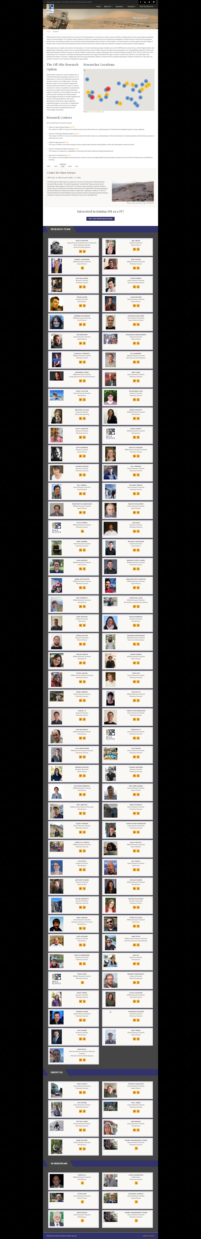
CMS (66, 142)
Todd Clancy (82, 1084)
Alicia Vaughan (135, 993)
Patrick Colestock (136, 1084)
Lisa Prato (82, 861)
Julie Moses (136, 748)
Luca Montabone (82, 748)
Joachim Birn (136, 297)
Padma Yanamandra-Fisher (136, 1140)
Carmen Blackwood (82, 316)
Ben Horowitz (82, 598)
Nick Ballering (82, 278)
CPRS (76, 149)
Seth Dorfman (82, 447)
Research (119, 7)
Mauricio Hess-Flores (136, 560)
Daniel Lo (82, 711)
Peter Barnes (135, 278)
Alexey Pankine (82, 823)
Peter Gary (82, 1194)
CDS (68, 155)
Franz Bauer (82, 297)
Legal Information (148, 1236)
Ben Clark (136, 372)
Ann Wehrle (136, 1121)
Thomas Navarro (136, 767)
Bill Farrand (136, 466)
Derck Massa (82, 1212)
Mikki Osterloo (136, 805)
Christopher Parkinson (136, 823)
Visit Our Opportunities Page (100, 219)
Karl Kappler (82, 617)
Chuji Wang (82, 1030)
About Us (107, 7)
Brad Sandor (82, 917)
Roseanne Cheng (82, 372)
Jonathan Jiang (136, 598)
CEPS (76, 134)
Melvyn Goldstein (135, 504)
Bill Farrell (82, 485)
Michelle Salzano (135, 899)
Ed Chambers (136, 353)
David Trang (82, 993)
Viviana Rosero (136, 880)
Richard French (135, 485)
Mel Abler (136, 241)
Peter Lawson (82, 673)
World (101, 112)
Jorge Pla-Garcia (82, 842)
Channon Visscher (136, 1011)
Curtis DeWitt (136, 429)
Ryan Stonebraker (82, 955)
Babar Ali (82, 1175)
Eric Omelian (82, 805)
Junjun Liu (135, 692)
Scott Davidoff (82, 429)
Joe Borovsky (82, 335)
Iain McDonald (82, 729)
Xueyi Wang (136, 1030)
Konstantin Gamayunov (82, 504)
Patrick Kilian (82, 635)
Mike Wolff (82, 1049)
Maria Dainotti (136, 410)
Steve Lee (136, 673)
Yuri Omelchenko (136, 786)
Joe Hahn (136, 523)
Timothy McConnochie (136, 711)
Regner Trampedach (136, 974)
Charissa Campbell (82, 353)
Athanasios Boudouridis (136, 335)
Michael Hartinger (136, 541)
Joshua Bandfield (135, 1175)
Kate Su (136, 955)
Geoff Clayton (82, 391)
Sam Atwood (136, 259)
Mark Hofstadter (82, 579)
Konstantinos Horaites (136, 579)
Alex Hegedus (82, 560)
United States (92, 112)
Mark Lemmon (82, 692)
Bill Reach (136, 861)
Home (98, 7)
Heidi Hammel (82, 541)
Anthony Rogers (82, 880)
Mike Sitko (136, 936)
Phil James (135, 1103)
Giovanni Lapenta (135, 1194)
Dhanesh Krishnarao (136, 635)
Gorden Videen (82, 1011)
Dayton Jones (82, 1121)
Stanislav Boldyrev (136, 316)
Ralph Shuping (82, 241)
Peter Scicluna (136, 917)
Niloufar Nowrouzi (82, 786)
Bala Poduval (136, 842)
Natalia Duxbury (136, 447)
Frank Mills (136, 729)
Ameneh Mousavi (82, 767)
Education (131, 7)
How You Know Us (146, 7)
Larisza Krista (82, 654)
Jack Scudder (82, 936)
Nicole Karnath (135, 617)
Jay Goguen (82, 1103)
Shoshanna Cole (136, 391)
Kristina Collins (82, 410)
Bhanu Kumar (136, 654)
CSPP (72, 127)
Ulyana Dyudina (82, 466)
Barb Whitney (82, 1140)
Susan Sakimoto (82, 899)
